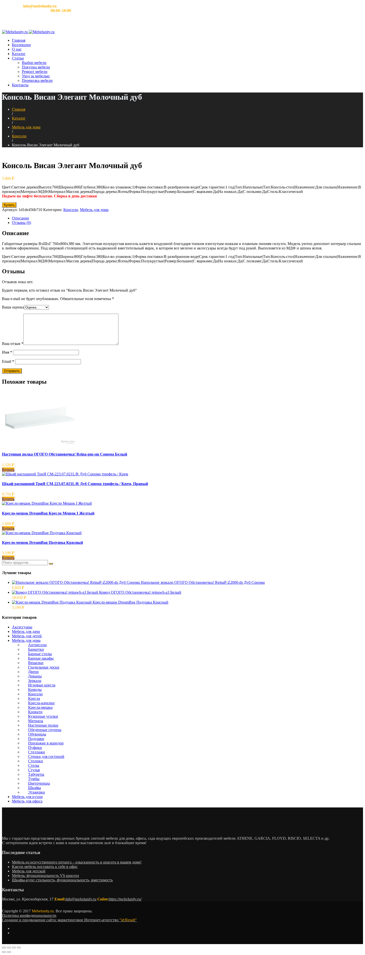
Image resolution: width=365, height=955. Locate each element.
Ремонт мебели (34, 71)
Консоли (19, 136)
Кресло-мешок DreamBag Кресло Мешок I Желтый (48, 513)
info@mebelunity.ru (80, 899)
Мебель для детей (27, 636)
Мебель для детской (28, 871)
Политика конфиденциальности (29, 915)
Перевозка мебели (37, 80)
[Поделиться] (9, 947)
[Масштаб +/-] (19, 947)
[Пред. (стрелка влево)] (4, 952)
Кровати (35, 712)
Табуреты (36, 774)
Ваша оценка (13, 307)
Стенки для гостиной (46, 756)
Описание (20, 218)
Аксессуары (22, 627)
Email (8, 361)
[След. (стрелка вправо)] (9, 952)
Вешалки (35, 663)
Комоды (35, 689)
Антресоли (37, 645)
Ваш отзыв (12, 343)
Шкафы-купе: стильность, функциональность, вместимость (62, 880)
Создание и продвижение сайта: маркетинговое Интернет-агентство (69, 920)
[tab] (187, 218)
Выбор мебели (34, 63)
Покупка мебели (36, 67)
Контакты (20, 85)
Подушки (36, 739)
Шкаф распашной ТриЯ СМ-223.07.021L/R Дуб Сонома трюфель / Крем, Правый (75, 484)
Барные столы (40, 654)
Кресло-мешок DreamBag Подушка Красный (42, 542)
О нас (17, 49)
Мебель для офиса (27, 801)
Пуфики (35, 747)
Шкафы (34, 788)
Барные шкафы (41, 658)
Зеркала (34, 680)
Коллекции (21, 45)
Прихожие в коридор (46, 743)
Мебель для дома (26, 127)
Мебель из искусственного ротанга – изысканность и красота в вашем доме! (77, 862)
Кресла (34, 698)
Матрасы (35, 721)
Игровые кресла (41, 685)
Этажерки (36, 792)
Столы (33, 765)
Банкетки (36, 649)
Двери (33, 672)
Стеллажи (36, 752)
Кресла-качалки (41, 703)
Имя (7, 352)
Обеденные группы (44, 730)
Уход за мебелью (36, 76)
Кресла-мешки (40, 707)
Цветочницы (39, 783)
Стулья (34, 770)
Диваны (35, 676)
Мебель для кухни (27, 797)
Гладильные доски (43, 667)
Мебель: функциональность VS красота (45, 875)
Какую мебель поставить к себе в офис (45, 866)
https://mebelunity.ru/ (125, 899)
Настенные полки (43, 725)
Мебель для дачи (26, 631)
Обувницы (37, 734)
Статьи (18, 58)
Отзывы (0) (21, 222)
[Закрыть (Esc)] (4, 947)
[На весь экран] (14, 947)
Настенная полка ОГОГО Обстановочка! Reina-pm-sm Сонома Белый (64, 454)
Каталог (19, 54)
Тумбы (33, 779)
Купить (9, 205)
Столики (35, 761)
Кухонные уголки (43, 716)
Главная (18, 40)
